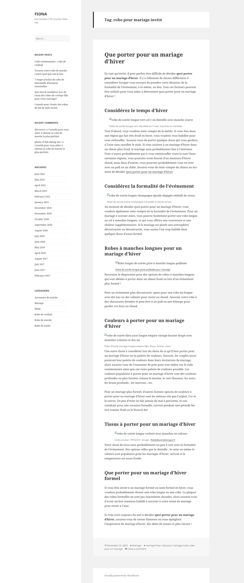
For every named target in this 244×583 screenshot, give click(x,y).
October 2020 (42, 219)
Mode (38, 308)
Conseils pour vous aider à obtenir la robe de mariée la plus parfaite (52, 133)
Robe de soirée (43, 325)
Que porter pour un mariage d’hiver (143, 58)
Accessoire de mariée (46, 297)
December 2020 (43, 207)
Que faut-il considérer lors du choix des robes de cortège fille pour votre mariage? (51, 95)
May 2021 (40, 179)
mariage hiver (153, 545)
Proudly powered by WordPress (121, 575)
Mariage (39, 303)
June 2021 (40, 174)
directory (40, 129)
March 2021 (41, 190)
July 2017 (39, 264)
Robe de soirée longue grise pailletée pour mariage (143, 269)
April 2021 (40, 185)
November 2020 (43, 213)
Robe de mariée (43, 320)
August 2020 (41, 230)
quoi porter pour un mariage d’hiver (149, 172)
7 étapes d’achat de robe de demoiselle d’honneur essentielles (49, 83)
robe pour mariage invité (175, 545)
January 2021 (42, 202)
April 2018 (40, 253)
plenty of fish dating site (48, 142)
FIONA (41, 14)
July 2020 (39, 236)
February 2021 (42, 196)
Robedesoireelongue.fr (163, 439)
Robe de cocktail (43, 314)
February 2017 (42, 275)
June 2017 (40, 270)
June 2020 (40, 241)
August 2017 (41, 258)
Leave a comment (136, 548)
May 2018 (40, 247)
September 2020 (43, 224)
